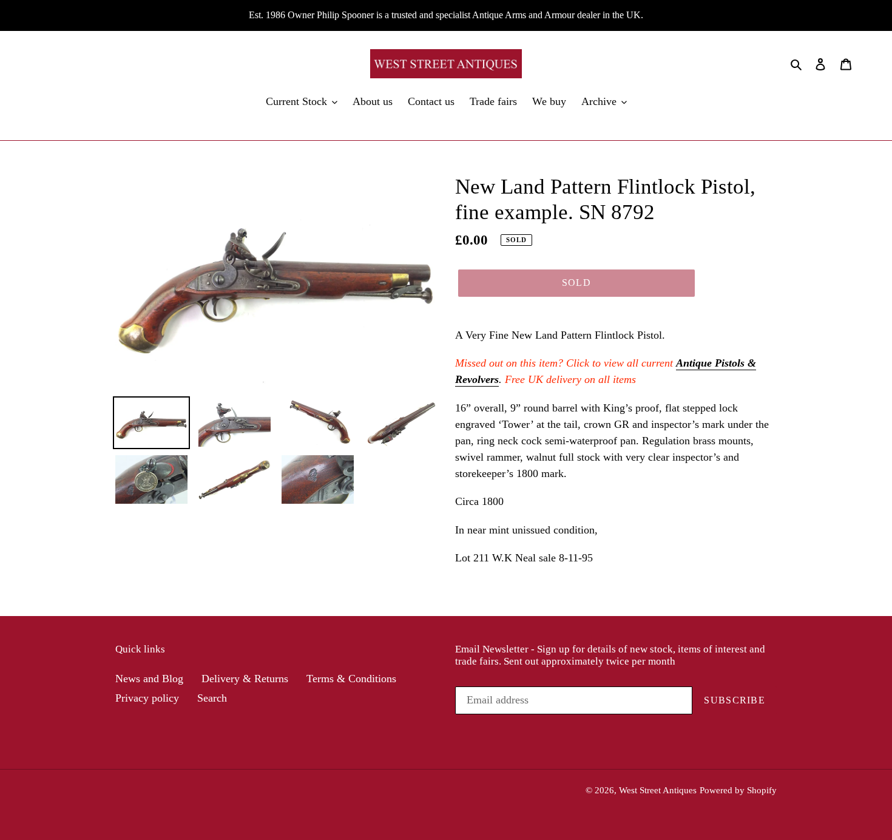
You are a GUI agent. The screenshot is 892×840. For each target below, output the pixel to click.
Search (212, 698)
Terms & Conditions (351, 678)
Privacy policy (147, 698)
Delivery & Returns (244, 678)
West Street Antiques (658, 790)
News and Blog (149, 678)
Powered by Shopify (738, 790)
